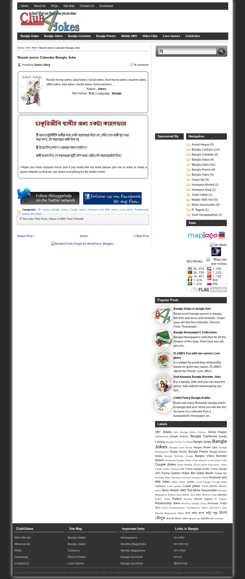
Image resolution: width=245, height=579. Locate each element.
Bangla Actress (179, 436)
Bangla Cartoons (79, 36)
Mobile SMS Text (202, 199)
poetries (222, 494)
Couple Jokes (78, 209)
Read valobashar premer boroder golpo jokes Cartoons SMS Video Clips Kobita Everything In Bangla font (90, 572)
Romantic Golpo (217, 503)
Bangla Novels (178, 451)
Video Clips (150, 36)
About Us (40, 6)
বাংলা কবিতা (191, 513)
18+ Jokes (43, 209)
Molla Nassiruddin (203, 204)
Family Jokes (162, 469)
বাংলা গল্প (170, 518)
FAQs (54, 6)
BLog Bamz (216, 572)
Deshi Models (184, 464)
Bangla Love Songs (181, 447)
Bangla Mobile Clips (205, 447)
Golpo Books (205, 473)
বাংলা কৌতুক (31, 47)
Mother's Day (209, 494)
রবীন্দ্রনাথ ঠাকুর (194, 518)
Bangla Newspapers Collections (195, 332)
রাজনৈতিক (205, 518)
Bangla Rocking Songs (178, 456)
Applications (161, 436)
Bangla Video (200, 174)
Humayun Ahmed (203, 184)
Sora (158, 507)
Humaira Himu (163, 477)
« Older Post (141, 236)
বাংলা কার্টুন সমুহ (208, 513)
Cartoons (74, 550)
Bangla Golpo (30, 36)
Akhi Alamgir (180, 432)
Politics (177, 499)
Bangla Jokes (53, 36)
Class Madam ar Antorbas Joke (209, 460)
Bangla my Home (132, 557)
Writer (181, 513)
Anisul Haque (200, 144)
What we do (22, 544)
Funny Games (171, 473)
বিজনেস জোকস (181, 518)
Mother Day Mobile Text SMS (184, 494)
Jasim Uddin (200, 194)
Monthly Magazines (133, 544)
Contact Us (87, 6)
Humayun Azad (202, 189)
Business (170, 460)
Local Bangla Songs (208, 482)
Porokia (188, 499)
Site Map (69, 6)
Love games (174, 486)
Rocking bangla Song (194, 503)
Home (24, 6)
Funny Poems (77, 557)
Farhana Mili (177, 469)
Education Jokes (217, 464)
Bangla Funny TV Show (179, 442)
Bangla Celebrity (202, 154)
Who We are (23, 537)
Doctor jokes (200, 464)
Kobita (190, 481)
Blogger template (184, 572)
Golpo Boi (188, 473)
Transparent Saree (197, 507)
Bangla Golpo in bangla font (192, 308)
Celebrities (192, 36)
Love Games (171, 36)
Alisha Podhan (197, 432)
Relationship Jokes (167, 503)
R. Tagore (198, 209)
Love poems (209, 486)
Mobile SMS (129, 36)
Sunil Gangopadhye (205, 214)
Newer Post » (26, 236)
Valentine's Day (218, 507)
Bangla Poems (106, 36)
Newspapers (129, 537)
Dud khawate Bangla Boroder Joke (197, 377)
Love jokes (126, 209)
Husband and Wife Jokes (103, 209)
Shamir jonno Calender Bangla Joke (46, 57)
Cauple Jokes (183, 460)
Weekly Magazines (165, 513)
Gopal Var (198, 179)
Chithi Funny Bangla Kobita (191, 398)
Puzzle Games (203, 499)
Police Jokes (162, 499)
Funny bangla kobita (197, 468)
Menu (165, 490)
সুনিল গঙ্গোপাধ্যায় (216, 518)
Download (106, 6)
